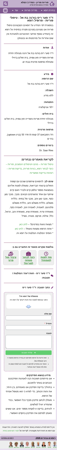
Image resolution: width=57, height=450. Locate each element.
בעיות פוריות (29, 168)
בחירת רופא (49, 10)
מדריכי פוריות (30, 10)
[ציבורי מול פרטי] (11, 254)
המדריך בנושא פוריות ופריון (39, 5)
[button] (5, 3)
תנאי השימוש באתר (11, 431)
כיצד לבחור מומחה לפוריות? (29, 260)
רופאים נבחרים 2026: (45, 438)
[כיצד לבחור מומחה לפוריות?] (28, 254)
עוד (16, 10)
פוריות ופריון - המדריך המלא (34, 2)
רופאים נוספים (7, 438)
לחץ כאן (23, 224)
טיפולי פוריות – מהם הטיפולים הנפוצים (34, 164)
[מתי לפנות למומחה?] (46, 254)
